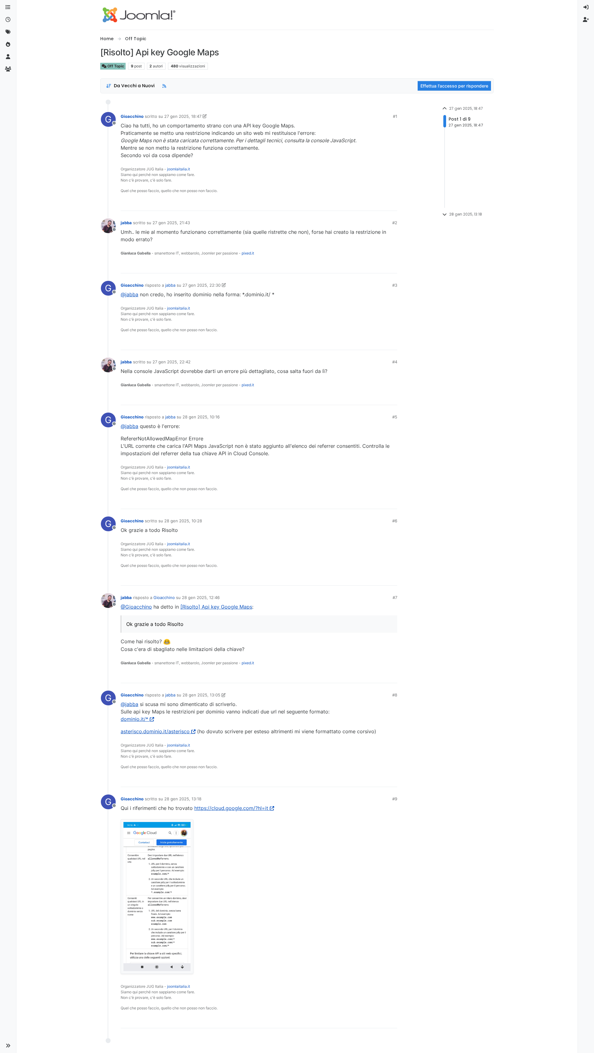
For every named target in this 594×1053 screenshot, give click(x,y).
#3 (394, 285)
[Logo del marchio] (139, 14)
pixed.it (248, 253)
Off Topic (115, 66)
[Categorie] (8, 7)
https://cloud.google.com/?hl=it (231, 808)
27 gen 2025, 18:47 (182, 116)
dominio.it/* (134, 719)
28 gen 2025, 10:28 (183, 520)
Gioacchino (132, 116)
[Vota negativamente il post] (379, 203)
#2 (394, 222)
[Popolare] (8, 44)
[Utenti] (8, 57)
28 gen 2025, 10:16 (201, 416)
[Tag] (8, 32)
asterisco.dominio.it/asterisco (155, 731)
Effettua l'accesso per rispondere (454, 85)
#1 (395, 116)
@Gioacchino (136, 607)
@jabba (129, 294)
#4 (394, 361)
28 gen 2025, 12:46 (201, 597)
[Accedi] (586, 7)
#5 (394, 416)
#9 (394, 798)
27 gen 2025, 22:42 (172, 361)
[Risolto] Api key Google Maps (216, 607)
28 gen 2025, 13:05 (201, 694)
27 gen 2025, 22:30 (202, 285)
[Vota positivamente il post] (358, 203)
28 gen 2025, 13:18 (182, 798)
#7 (395, 597)
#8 (394, 694)
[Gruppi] (8, 69)
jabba (126, 222)
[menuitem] (586, 7)
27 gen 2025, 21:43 (171, 222)
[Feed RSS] (164, 86)
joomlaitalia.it (178, 169)
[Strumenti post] (392, 203)
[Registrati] (586, 20)
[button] (8, 1046)
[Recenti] (8, 20)
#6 (394, 520)
